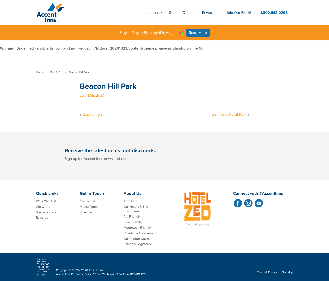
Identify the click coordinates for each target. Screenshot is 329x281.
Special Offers (180, 12)
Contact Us (87, 201)
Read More (198, 33)
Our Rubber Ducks (137, 239)
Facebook (238, 203)
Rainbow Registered (138, 244)
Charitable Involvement (140, 233)
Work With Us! (46, 201)
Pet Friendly (132, 217)
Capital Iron (92, 114)
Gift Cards (43, 207)
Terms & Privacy (267, 272)
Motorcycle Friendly (138, 228)
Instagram (248, 203)
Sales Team (88, 212)
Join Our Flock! (238, 12)
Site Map (287, 272)
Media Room (89, 207)
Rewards (209, 12)
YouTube (259, 203)
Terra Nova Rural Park (228, 114)
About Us (130, 201)
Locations (152, 12)
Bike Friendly (133, 222)
